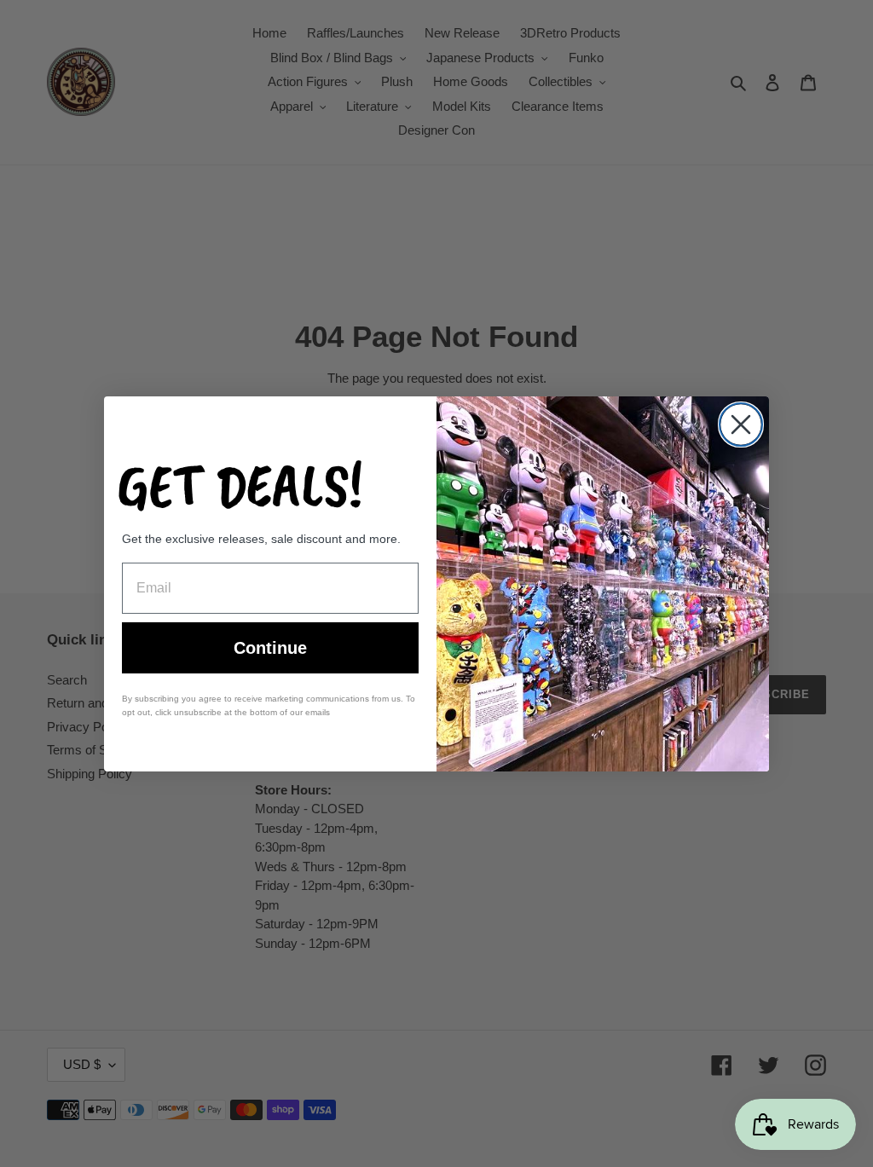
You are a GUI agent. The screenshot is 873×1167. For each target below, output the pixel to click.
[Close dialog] (741, 424)
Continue (270, 647)
